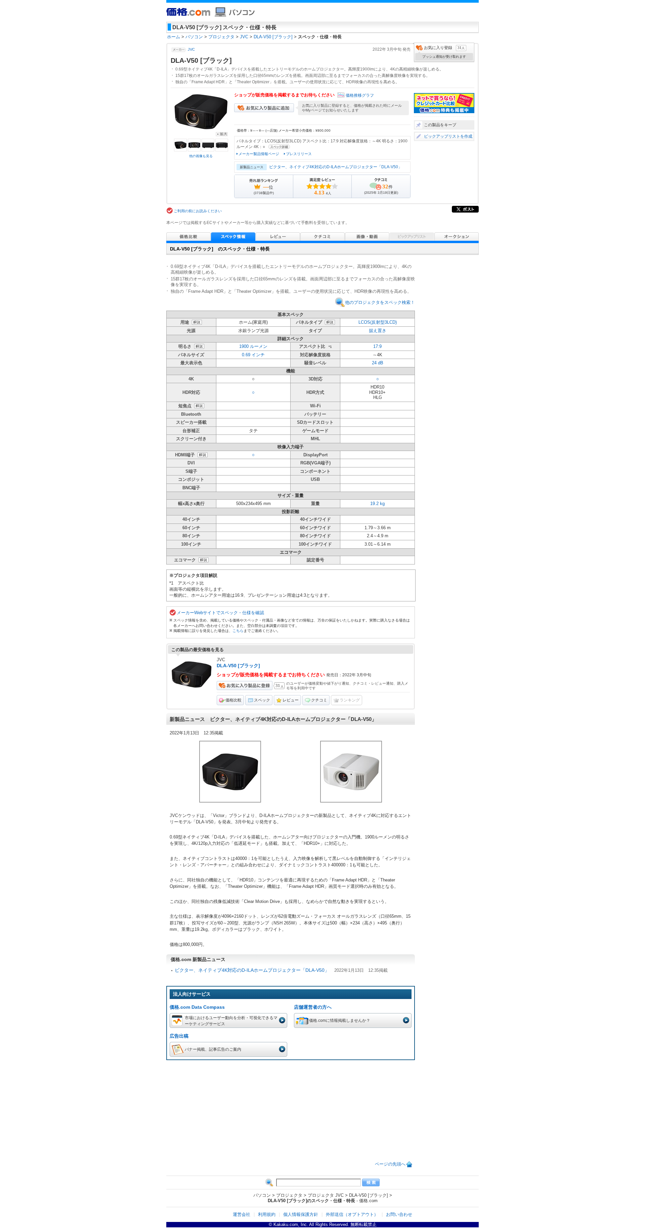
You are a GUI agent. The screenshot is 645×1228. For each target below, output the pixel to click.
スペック (262, 700)
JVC (191, 49)
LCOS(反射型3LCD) (377, 322)
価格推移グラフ (360, 95)
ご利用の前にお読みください (198, 211)
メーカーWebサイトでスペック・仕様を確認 (220, 612)
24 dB (377, 362)
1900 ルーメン (253, 346)
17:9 (377, 346)
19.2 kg (377, 503)
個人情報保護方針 (300, 1214)
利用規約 (266, 1214)
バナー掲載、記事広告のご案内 (213, 1049)
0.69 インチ (253, 354)
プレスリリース (299, 154)
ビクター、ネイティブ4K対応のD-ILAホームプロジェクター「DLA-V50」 (335, 167)
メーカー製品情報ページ (259, 154)
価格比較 (233, 700)
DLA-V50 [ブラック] (238, 665)
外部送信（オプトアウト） (352, 1214)
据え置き (377, 330)
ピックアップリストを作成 (448, 136)
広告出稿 (179, 1036)
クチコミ (319, 700)
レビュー (291, 700)
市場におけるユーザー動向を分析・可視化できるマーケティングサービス (231, 1020)
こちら (238, 631)
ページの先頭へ (390, 1164)
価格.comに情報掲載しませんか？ (339, 1020)
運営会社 (241, 1214)
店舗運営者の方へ (313, 1007)
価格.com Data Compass (197, 1007)
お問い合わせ (399, 1214)
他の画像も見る (201, 156)
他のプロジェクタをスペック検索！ (380, 302)
